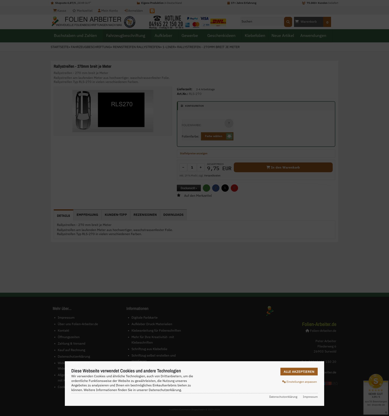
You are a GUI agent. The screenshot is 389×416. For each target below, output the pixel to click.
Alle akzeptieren (299, 372)
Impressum (310, 397)
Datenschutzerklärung (283, 397)
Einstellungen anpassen (301, 382)
